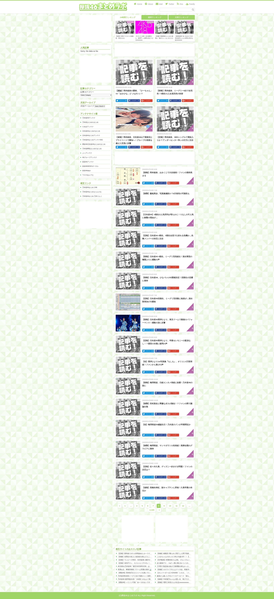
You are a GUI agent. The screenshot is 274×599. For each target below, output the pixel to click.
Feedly (192, 4)
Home (139, 4)
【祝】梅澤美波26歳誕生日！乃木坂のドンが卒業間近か (166, 424)
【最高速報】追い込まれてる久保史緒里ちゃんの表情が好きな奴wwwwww (184, 38)
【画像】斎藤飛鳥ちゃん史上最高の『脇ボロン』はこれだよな (164, 37)
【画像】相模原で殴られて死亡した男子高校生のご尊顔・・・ (179, 553)
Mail (161, 4)
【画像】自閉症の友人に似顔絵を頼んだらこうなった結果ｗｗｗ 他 (142, 557)
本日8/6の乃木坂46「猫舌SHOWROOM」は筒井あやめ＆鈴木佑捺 (142, 566)
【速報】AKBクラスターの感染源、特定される (125, 37)
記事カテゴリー (87, 92)
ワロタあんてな (88, 175)
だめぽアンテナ (88, 127)
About (150, 4)
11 (177, 506)
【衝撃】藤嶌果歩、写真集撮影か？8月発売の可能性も (166, 193)
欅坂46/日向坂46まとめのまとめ (93, 144)
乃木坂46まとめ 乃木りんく (92, 196)
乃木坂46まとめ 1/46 (89, 187)
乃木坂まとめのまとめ (90, 122)
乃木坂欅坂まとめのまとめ (92, 148)
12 (183, 506)
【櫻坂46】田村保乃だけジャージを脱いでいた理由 (136, 573)
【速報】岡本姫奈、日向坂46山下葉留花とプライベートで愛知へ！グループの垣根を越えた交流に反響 (134, 140)
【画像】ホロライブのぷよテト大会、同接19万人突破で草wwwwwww (182, 569)
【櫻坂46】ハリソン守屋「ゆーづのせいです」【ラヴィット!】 (140, 582)
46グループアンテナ (89, 157)
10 (170, 506)
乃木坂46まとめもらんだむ (92, 192)
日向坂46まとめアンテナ (91, 135)
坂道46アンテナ (88, 162)
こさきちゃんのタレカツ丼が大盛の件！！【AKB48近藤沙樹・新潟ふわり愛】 (185, 557)
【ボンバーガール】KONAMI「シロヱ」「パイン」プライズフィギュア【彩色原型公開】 (189, 573)
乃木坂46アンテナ (88, 118)
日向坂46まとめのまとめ (91, 131)
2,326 (152, 510)
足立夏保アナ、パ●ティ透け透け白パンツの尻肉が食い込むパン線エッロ (183, 563)
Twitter (171, 4)
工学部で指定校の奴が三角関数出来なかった (173, 566)
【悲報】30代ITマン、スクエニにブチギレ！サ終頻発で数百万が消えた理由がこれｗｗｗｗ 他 (152, 563)
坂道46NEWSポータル (90, 166)
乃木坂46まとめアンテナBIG (92, 140)
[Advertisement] (155, 50)
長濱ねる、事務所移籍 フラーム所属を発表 (133, 569)
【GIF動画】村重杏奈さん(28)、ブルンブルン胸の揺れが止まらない (181, 560)
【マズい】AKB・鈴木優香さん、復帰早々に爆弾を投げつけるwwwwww (144, 38)
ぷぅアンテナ (87, 153)
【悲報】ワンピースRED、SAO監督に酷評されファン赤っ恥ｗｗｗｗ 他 (144, 560)
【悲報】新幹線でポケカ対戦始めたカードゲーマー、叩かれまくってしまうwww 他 (148, 553)
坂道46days (86, 170)
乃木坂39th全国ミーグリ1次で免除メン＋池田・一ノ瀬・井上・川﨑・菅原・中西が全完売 (150, 576)
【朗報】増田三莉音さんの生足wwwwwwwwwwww (175, 582)
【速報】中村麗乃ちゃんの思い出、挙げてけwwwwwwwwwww (179, 579)
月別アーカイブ (87, 106)
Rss (181, 4)
